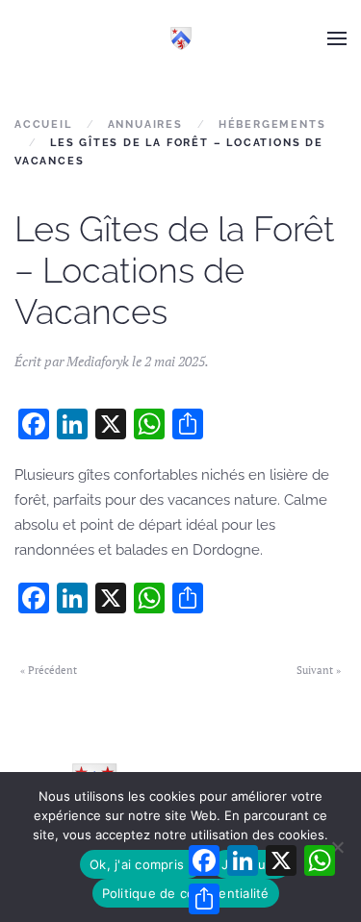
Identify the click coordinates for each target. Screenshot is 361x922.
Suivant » (319, 670)
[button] (337, 38)
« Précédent (48, 670)
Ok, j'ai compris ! (141, 864)
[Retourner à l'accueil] (181, 38)
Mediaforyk (97, 361)
